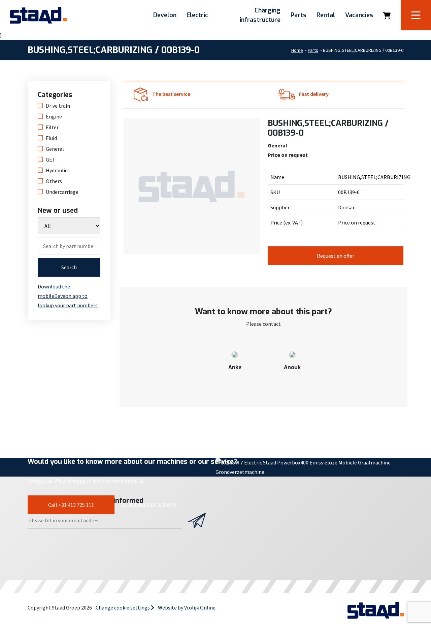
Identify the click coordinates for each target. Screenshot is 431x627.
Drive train (58, 105)
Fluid (51, 138)
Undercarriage (62, 191)
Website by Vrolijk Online (187, 607)
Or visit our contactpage (148, 504)
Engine (54, 116)
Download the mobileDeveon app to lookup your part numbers (68, 296)
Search (69, 267)
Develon (164, 15)
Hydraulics (58, 170)
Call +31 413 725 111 (71, 504)
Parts (298, 15)
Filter (52, 127)
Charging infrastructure (260, 15)
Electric (197, 15)
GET (51, 159)
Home (297, 50)
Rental (326, 15)
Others (54, 181)
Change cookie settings (123, 607)
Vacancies (359, 15)
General (55, 148)
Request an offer (335, 255)
